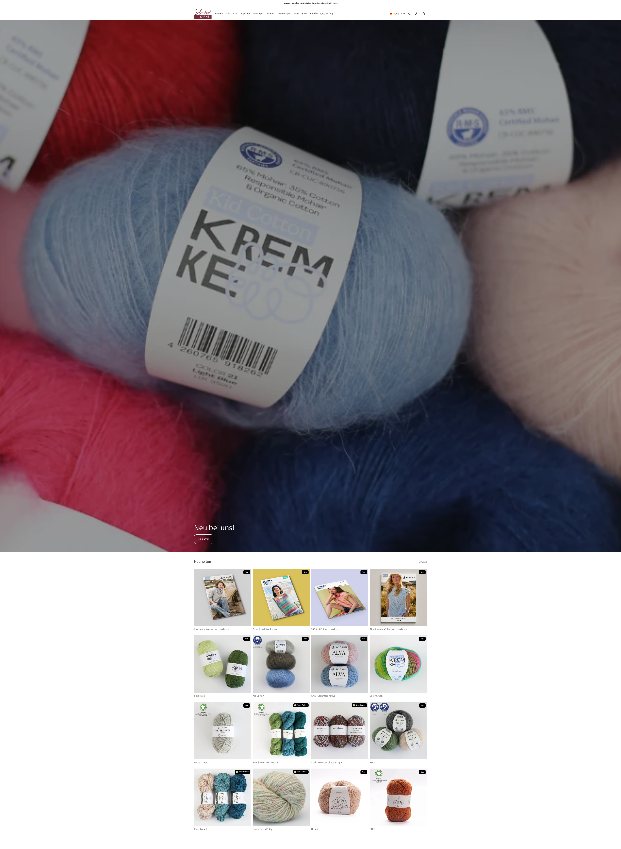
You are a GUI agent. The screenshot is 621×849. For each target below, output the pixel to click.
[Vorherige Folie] (199, 597)
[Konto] (416, 13)
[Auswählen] (246, 621)
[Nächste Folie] (246, 597)
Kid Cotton (203, 539)
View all (423, 562)
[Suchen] (409, 13)
